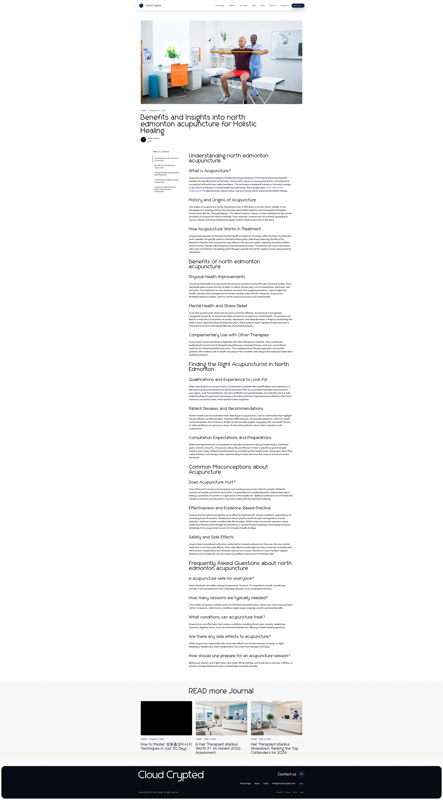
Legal (302, 792)
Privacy (287, 792)
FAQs (265, 783)
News (257, 783)
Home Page (245, 783)
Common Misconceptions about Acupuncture (166, 181)
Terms (295, 792)
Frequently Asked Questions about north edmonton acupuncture (165, 189)
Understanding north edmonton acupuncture (166, 159)
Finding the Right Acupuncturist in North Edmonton (167, 174)
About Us (279, 792)
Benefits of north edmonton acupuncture (164, 166)
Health (143, 110)
